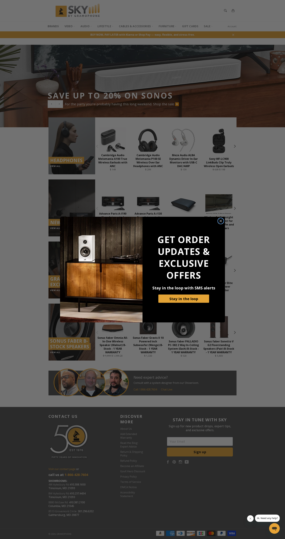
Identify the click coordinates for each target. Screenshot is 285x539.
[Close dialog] (221, 221)
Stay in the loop (183, 298)
